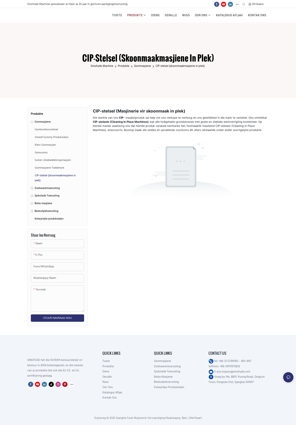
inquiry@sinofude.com (236, 371)
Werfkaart (195, 418)
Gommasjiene (142, 66)
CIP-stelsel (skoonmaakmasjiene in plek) (180, 66)
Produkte (123, 66)
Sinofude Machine (102, 66)
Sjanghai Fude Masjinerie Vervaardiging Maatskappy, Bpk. (151, 418)
